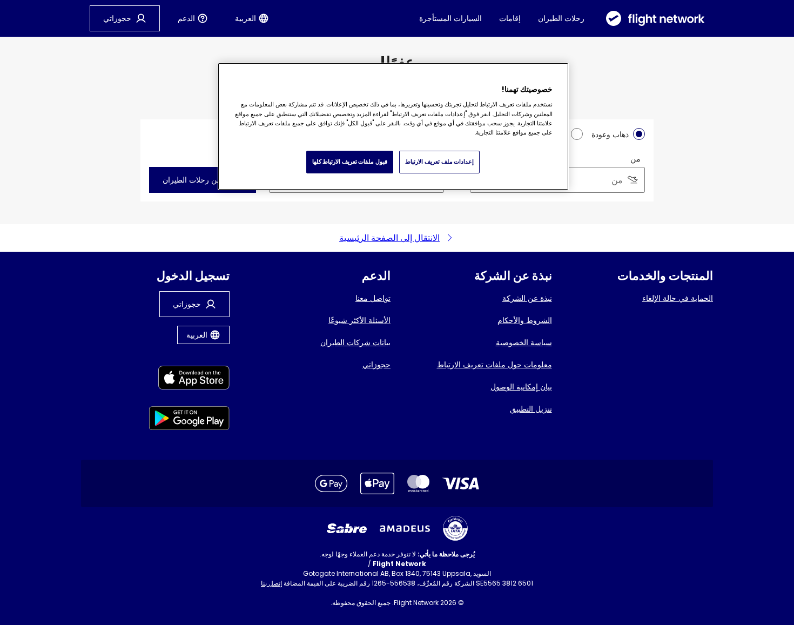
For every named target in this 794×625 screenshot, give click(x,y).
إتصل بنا (271, 583)
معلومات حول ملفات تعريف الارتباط (494, 364)
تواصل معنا (373, 298)
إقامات (510, 18)
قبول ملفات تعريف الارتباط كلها (349, 161)
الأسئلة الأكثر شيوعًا (359, 320)
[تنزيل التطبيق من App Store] (189, 379)
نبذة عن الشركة (527, 298)
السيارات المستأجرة (450, 18)
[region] (393, 126)
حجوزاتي (376, 364)
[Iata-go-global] (455, 528)
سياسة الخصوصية (524, 342)
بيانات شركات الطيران (355, 342)
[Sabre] (347, 528)
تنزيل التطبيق (531, 409)
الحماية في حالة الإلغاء (677, 298)
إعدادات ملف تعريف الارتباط (439, 161)
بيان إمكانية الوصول (521, 386)
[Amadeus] (405, 528)
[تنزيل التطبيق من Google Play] (189, 420)
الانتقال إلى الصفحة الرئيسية (389, 238)
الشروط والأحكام (524, 320)
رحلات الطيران (561, 18)
